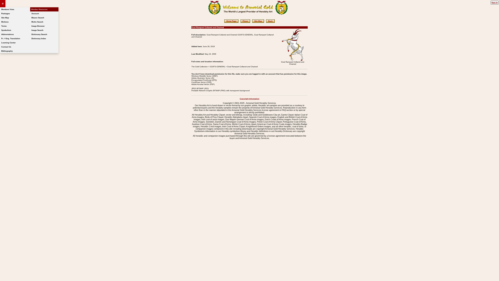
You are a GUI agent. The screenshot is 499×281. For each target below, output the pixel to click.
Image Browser (38, 26)
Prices (245, 21)
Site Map (5, 18)
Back (270, 21)
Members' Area (7, 9)
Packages (5, 13)
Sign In (494, 3)
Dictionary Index (38, 38)
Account (35, 13)
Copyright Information (249, 99)
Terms (4, 26)
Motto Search (37, 22)
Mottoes (5, 22)
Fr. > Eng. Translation (10, 38)
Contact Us (6, 47)
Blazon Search (37, 18)
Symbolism (6, 30)
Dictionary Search (39, 34)
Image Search (37, 30)
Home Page (231, 21)
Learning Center (8, 43)
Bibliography (7, 51)
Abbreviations (7, 34)
